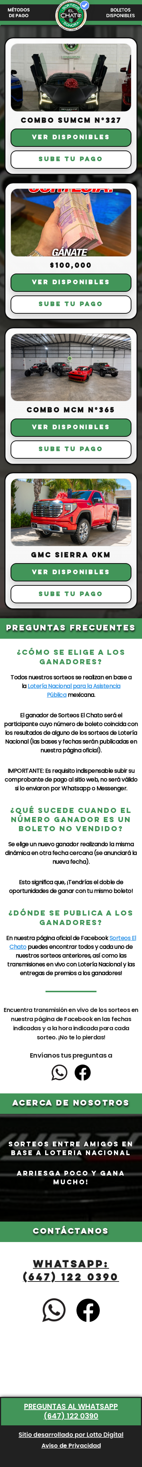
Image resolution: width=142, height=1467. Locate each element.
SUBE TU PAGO (71, 159)
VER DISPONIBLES (71, 137)
